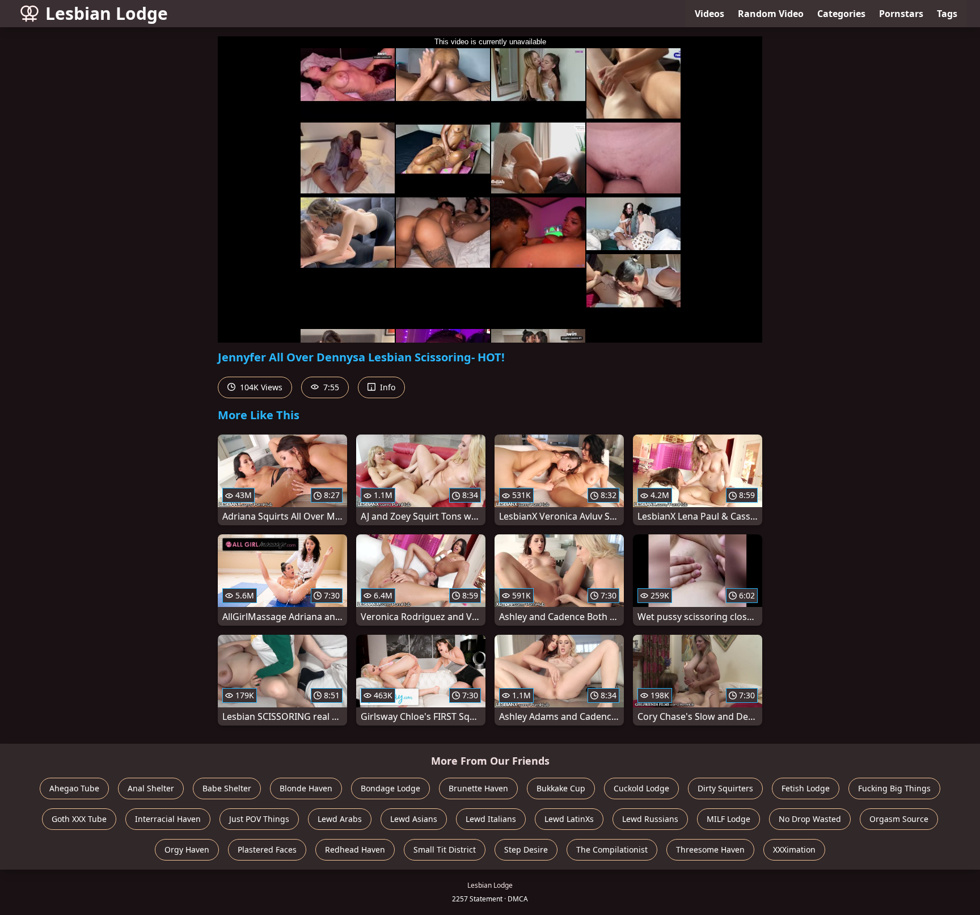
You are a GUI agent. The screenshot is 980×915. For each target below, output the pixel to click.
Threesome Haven (710, 849)
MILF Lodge (728, 818)
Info (386, 387)
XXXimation (794, 849)
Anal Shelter (151, 788)
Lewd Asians (413, 818)
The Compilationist (612, 849)
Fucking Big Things (894, 788)
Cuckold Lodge (641, 788)
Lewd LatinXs (569, 818)
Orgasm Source (898, 818)
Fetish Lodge (806, 788)
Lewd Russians (650, 818)
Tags (947, 13)
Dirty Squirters (725, 788)
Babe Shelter (226, 788)
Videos (709, 13)
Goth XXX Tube (79, 818)
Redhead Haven (355, 849)
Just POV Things (259, 818)
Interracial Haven (168, 818)
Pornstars (901, 13)
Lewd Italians (491, 818)
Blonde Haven (306, 788)
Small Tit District (444, 849)
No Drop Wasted (810, 818)
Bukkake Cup (561, 788)
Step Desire (526, 849)
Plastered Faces (267, 849)
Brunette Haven (478, 788)
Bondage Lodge (390, 788)
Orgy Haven (186, 849)
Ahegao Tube (74, 788)
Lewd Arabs (340, 818)
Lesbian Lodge (106, 13)
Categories (841, 13)
